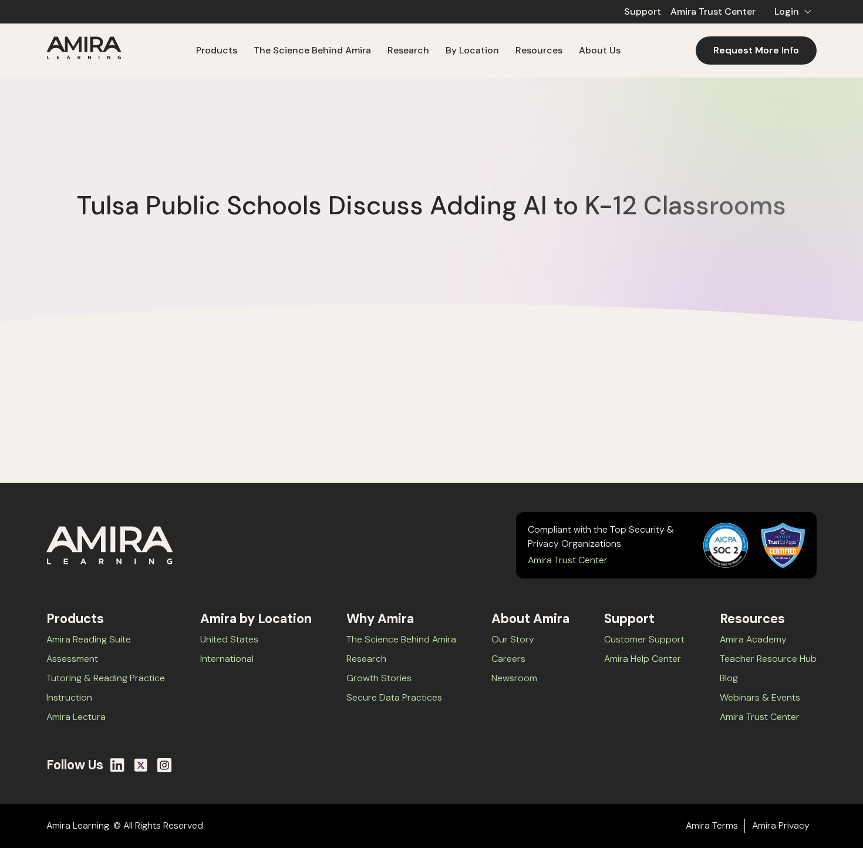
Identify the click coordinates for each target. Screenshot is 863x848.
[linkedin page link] (117, 765)
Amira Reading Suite (88, 639)
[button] (791, 11)
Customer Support (644, 639)
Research (366, 658)
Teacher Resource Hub (768, 658)
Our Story (512, 639)
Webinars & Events (760, 697)
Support (642, 11)
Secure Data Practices (394, 697)
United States (229, 639)
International (227, 658)
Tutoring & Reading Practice (105, 678)
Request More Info (756, 50)
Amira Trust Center (713, 11)
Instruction (69, 697)
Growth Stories (379, 678)
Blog (729, 678)
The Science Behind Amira (312, 50)
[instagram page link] (164, 765)
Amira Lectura (76, 717)
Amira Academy (753, 639)
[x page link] (141, 765)
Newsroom (514, 678)
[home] (84, 50)
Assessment (72, 658)
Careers (508, 658)
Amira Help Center (642, 658)
